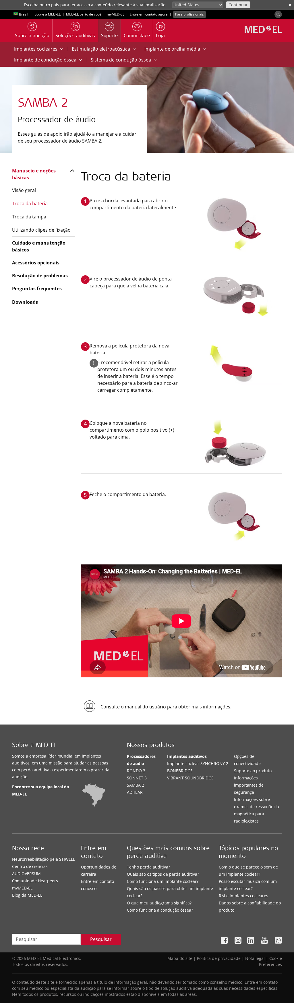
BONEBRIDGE (180, 770)
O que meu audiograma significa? (159, 903)
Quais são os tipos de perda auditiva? (163, 874)
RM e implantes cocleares (243, 895)
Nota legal (255, 958)
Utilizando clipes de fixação (41, 230)
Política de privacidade (219, 958)
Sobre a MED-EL (48, 14)
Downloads (25, 302)
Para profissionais (189, 14)
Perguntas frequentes (37, 288)
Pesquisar (101, 939)
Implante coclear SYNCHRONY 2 (197, 763)
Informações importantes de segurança (249, 785)
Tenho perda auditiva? (148, 867)
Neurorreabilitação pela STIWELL (43, 859)
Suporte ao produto (253, 770)
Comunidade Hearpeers (35, 880)
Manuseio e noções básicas (34, 174)
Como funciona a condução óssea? (160, 910)
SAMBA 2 (135, 785)
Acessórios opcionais (35, 263)
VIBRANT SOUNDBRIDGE (190, 778)
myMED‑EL (115, 14)
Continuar (238, 4)
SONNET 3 (137, 778)
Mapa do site (179, 958)
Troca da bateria (30, 203)
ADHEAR (135, 792)
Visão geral (24, 190)
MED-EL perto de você (83, 14)
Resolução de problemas (40, 275)
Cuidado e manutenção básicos (38, 246)
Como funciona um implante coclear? (162, 881)
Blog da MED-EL (27, 895)
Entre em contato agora (149, 14)
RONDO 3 (136, 770)
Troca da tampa (29, 217)
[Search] (278, 14)
